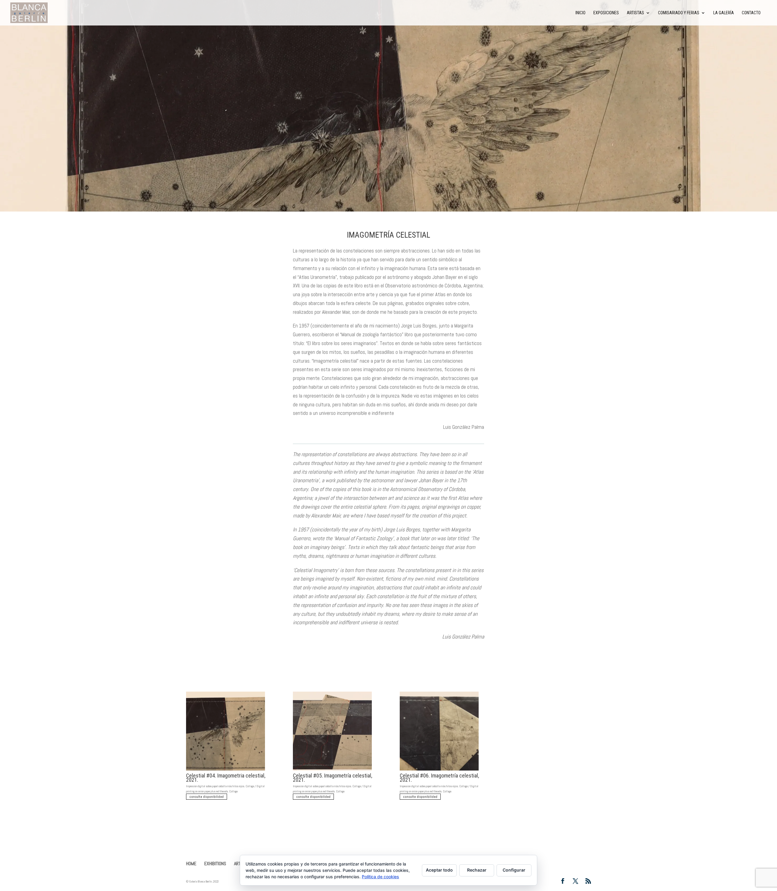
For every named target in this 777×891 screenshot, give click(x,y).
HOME (191, 863)
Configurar (514, 869)
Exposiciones (606, 13)
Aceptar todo (439, 869)
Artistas (635, 13)
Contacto (751, 13)
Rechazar (477, 869)
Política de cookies (380, 876)
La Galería (723, 13)
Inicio (580, 13)
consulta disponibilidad (206, 796)
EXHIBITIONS (215, 863)
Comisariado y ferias (678, 13)
